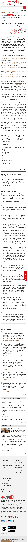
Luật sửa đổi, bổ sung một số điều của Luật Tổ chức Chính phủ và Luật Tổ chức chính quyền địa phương (13, 64)
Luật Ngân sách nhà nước (11, 67)
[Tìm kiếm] (24, 7)
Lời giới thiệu (5, 460)
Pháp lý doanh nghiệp (19, 465)
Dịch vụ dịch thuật (18, 467)
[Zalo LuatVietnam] (4, 521)
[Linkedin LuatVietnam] (13, 521)
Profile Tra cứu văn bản (7, 465)
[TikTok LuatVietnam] (9, 521)
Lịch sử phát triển (5, 462)
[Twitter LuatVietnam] (11, 521)
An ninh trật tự (6, 391)
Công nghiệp (6, 369)
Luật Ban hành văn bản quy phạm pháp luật (15, 71)
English (21, 3)
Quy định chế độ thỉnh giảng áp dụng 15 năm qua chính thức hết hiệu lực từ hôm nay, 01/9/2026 (18, 430)
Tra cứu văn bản (18, 460)
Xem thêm (23, 324)
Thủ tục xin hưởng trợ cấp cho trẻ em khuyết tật (12, 419)
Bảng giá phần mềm (6, 478)
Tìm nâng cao (23, 10)
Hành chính (5, 340)
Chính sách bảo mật (6, 485)
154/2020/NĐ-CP (19, 84)
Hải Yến (23, 169)
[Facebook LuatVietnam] (2, 521)
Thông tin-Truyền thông (13, 355)
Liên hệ (3, 467)
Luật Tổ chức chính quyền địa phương (14, 58)
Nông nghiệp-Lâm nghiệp (14, 340)
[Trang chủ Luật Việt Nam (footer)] (13, 497)
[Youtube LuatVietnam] (6, 521)
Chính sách (11, 369)
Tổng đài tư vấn (18, 472)
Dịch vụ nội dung (18, 470)
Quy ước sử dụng (6, 483)
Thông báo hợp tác (6, 491)
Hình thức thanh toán (6, 480)
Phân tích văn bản (18, 462)
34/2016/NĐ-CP (14, 80)
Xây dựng (5, 379)
